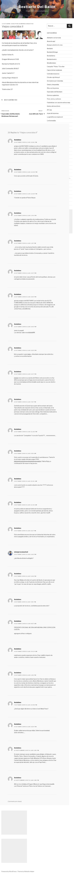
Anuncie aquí (51, 41)
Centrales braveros (53, 74)
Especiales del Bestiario (54, 92)
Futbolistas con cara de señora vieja (58, 102)
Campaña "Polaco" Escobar (55, 66)
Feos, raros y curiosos (54, 99)
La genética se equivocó (55, 117)
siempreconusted (26, 23)
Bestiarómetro (10, 100)
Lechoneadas (51, 120)
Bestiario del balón (37, 7)
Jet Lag (49, 110)
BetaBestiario (51, 63)
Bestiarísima (51, 56)
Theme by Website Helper (26, 871)
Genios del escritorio (53, 106)
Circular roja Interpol (53, 77)
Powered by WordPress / (9, 871)
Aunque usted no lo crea (54, 45)
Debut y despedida (53, 84)
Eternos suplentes (53, 95)
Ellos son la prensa (53, 88)
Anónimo (17, 140)
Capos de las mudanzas (54, 70)
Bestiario (50, 48)
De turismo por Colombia (55, 81)
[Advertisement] (59, 221)
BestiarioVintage (52, 52)
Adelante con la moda (54, 38)
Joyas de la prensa (52, 113)
